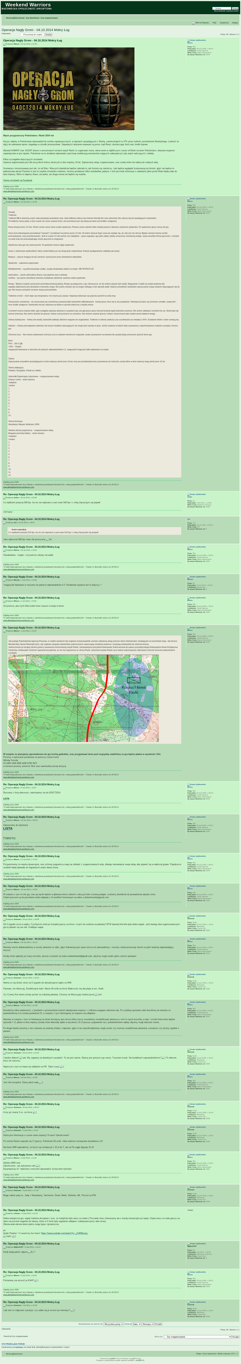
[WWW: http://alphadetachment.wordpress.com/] (189, 59)
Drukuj (230, 17)
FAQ (214, 23)
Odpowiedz (6, 33)
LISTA (6, 798)
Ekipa (198, 1354)
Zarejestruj (224, 23)
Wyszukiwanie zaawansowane (226, 11)
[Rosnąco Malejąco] (152, 1324)
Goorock (17, 919)
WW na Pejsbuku (202, 23)
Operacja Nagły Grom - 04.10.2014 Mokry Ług (35, 30)
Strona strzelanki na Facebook (17, 180)
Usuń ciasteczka (209, 1354)
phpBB (112, 1358)
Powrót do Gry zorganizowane (16, 1336)
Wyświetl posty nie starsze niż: (91, 1324)
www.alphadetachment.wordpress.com (18, 191)
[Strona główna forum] (3, 3)
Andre (16, 497)
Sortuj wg (128, 1324)
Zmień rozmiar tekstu (235, 17)
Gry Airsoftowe (32, 18)
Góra (237, 194)
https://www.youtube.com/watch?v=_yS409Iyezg (64, 1233)
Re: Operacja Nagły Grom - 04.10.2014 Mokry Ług (31, 198)
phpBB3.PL (140, 1360)
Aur (15, 522)
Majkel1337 (18, 1247)
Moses (16, 44)
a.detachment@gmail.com (79, 956)
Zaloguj (235, 23)
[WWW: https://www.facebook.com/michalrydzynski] (189, 1262)
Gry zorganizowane (49, 18)
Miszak (17, 580)
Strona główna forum (15, 18)
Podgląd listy (9, 838)
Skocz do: (159, 1337)
